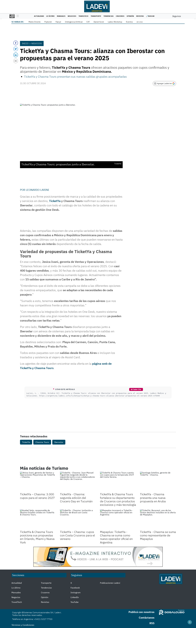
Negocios (72, 16)
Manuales (61, 16)
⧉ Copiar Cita (136, 389)
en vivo (140, 22)
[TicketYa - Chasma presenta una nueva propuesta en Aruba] (158, 482)
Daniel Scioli (99, 22)
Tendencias (108, 16)
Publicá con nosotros (141, 612)
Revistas (140, 16)
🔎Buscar (150, 16)
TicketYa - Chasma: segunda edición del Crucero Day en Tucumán (76, 497)
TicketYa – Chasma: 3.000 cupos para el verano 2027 (37, 496)
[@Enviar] (15, 61)
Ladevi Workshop (115, 22)
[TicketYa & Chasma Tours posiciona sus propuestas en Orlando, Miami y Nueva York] (38, 519)
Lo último (50, 16)
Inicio (25, 43)
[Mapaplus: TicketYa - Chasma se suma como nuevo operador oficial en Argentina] (118, 519)
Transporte (96, 16)
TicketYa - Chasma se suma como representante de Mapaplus (158, 535)
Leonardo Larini (37, 190)
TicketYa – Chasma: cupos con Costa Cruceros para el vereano (77, 535)
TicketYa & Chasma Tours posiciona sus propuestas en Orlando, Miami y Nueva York (37, 537)
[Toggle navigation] (17, 16)
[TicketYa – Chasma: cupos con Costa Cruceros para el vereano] (78, 519)
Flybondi (48, 22)
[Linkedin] (15, 55)
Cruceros (120, 16)
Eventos (129, 22)
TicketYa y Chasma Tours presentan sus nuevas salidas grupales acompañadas (75, 76)
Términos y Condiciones (22, 625)
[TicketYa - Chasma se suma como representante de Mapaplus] (158, 519)
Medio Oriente (35, 22)
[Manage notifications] (190, 622)
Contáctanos (146, 617)
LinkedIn (75, 597)
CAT (88, 22)
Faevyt (58, 22)
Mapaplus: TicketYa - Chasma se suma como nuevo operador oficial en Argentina (116, 537)
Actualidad (39, 16)
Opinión (130, 16)
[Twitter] (15, 49)
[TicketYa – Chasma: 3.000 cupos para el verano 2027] (38, 482)
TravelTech (83, 16)
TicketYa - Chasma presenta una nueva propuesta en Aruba (153, 497)
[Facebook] (15, 43)
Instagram (76, 592)
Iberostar (58, 442)
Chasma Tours (42, 442)
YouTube (75, 602)
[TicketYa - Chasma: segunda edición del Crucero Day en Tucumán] (78, 482)
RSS (151, 623)
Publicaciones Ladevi (110, 583)
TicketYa (55, 201)
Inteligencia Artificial (74, 22)
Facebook (75, 587)
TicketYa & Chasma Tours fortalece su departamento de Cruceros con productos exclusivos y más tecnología (118, 499)
